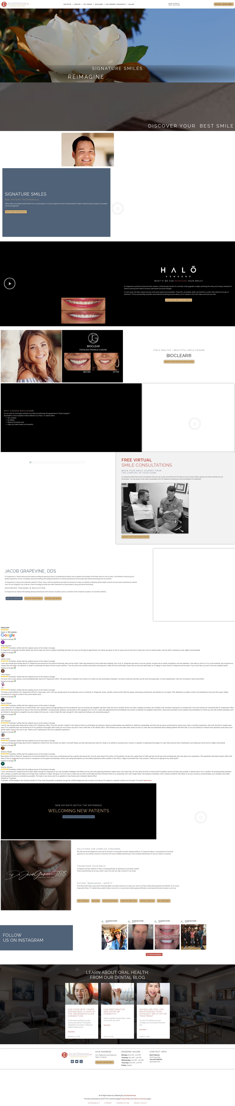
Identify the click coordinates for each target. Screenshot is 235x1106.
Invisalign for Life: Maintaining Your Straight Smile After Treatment (153, 1012)
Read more (147, 780)
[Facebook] (72, 1061)
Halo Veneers (110, 4)
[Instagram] (81, 1061)
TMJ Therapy (87, 4)
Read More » (71, 1031)
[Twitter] (76, 1061)
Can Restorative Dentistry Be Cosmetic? (114, 1011)
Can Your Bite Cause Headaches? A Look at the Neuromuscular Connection (81, 1012)
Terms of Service (140, 1099)
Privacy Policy (125, 1099)
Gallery (131, 4)
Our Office (67, 4)
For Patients (120, 4)
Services (77, 4)
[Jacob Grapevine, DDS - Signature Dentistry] (15, 4)
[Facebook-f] (151, 1065)
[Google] (156, 1065)
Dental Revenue (130, 1095)
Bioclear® (99, 4)
